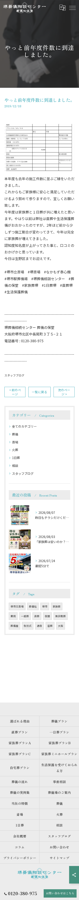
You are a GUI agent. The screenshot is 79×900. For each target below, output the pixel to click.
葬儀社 (33, 606)
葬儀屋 (14, 625)
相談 (15, 465)
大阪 (60, 625)
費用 (13, 616)
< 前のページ (15, 392)
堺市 (44, 606)
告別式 (28, 625)
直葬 (37, 616)
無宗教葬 (60, 616)
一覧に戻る (39, 392)
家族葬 (57, 606)
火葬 (15, 450)
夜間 (47, 616)
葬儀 (15, 434)
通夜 (39, 625)
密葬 (50, 625)
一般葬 (25, 616)
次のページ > (64, 392)
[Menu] (72, 8)
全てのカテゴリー (24, 426)
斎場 (15, 442)
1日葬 (16, 457)
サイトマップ (59, 857)
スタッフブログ (14, 375)
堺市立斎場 (17, 606)
